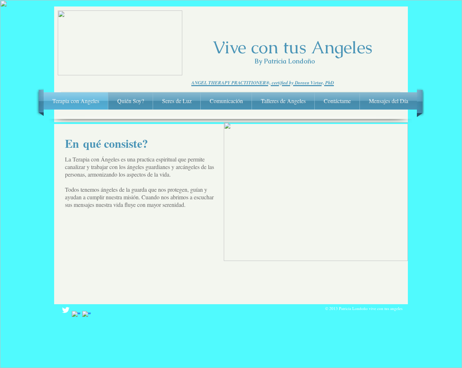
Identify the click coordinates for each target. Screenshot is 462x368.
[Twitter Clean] (65, 310)
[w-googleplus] (86, 315)
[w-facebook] (76, 315)
